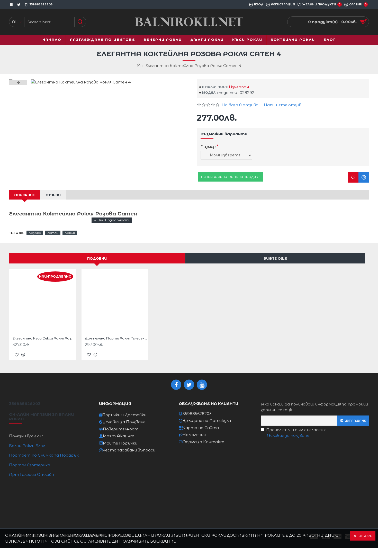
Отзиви (53, 195)
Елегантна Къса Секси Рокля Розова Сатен (44, 338)
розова (35, 233)
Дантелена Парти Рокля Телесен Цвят (116, 338)
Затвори (364, 536)
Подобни (97, 258)
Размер (208, 146)
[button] (18, 82)
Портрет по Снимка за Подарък (44, 455)
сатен (52, 233)
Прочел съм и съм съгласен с (296, 432)
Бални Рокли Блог (27, 445)
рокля (70, 233)
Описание (24, 195)
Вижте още (275, 258)
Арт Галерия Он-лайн (31, 474)
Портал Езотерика (29, 464)
